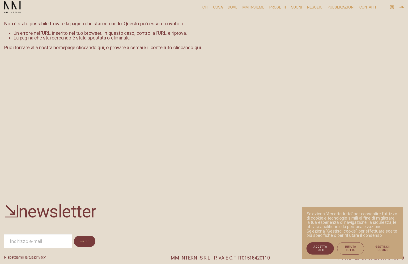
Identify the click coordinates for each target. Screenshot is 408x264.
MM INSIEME (253, 7)
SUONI (296, 7)
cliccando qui (90, 47)
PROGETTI (277, 7)
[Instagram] (392, 7)
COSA (218, 7)
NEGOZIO (315, 7)
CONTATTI (367, 7)
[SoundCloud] (401, 7)
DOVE (232, 7)
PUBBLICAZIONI (341, 7)
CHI (205, 7)
